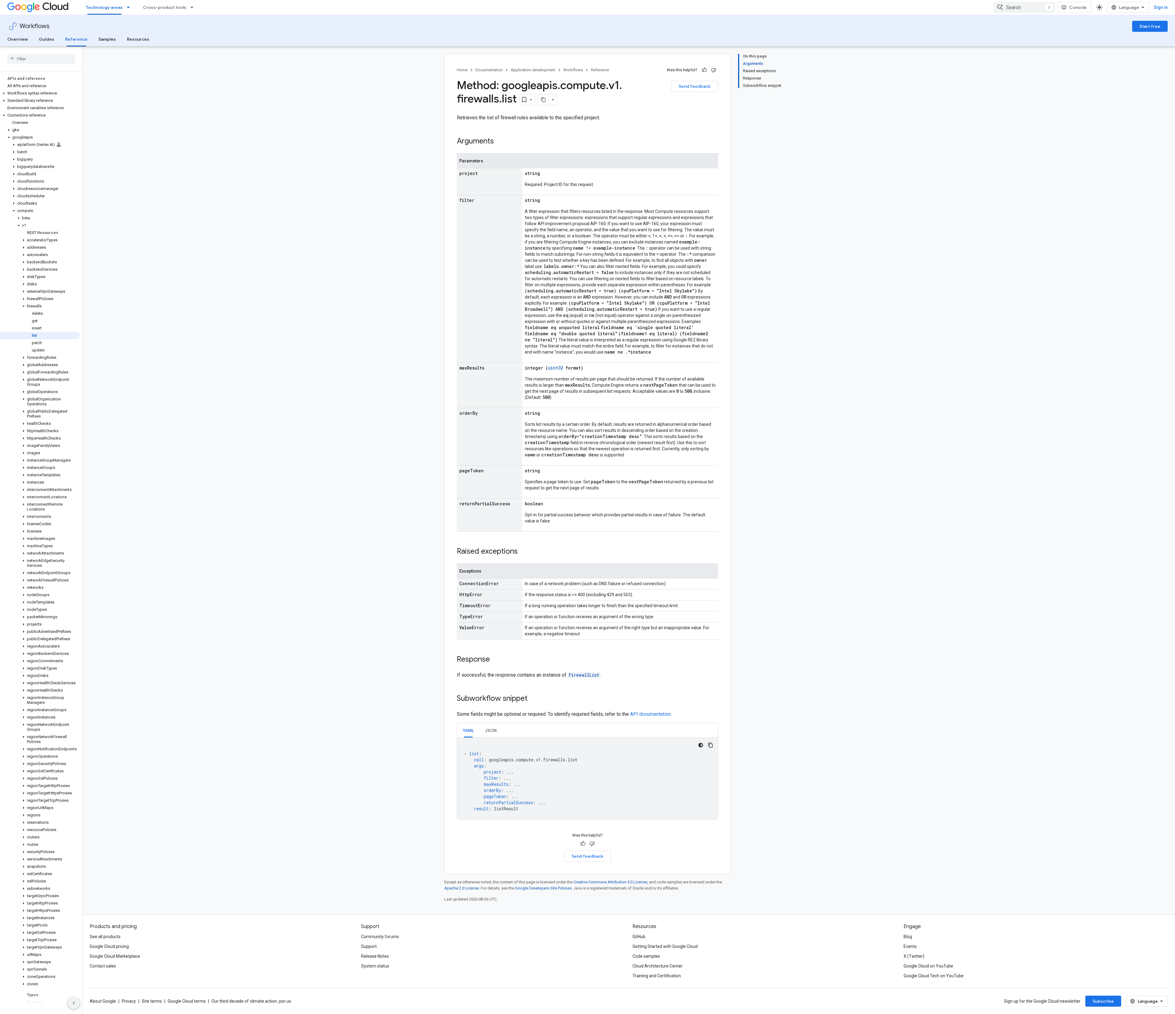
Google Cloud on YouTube (928, 966)
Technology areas (104, 7)
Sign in (1161, 7)
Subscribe (1103, 1001)
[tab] (468, 730)
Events (910, 946)
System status (375, 966)
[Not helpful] (713, 70)
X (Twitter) (914, 956)
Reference (76, 39)
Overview (17, 39)
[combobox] (1024, 7)
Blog (908, 936)
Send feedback (695, 86)
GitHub (638, 936)
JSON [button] (491, 730)
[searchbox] (41, 59)
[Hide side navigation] (74, 1003)
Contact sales (103, 966)
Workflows (35, 26)
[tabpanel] (587, 778)
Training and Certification (656, 975)
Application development (533, 70)
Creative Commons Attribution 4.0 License (610, 882)
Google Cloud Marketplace (115, 956)
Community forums (380, 936)
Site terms (152, 1001)
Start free (1150, 26)
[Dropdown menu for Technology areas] (130, 7)
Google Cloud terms (187, 1001)
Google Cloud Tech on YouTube (934, 975)
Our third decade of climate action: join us (251, 1001)
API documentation (650, 714)
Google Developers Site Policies (543, 888)
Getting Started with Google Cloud (665, 946)
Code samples (646, 956)
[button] (40, 93)
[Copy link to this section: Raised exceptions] (524, 551)
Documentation (489, 70)
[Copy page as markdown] (543, 100)
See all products (105, 936)
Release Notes (375, 956)
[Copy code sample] (710, 745)
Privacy (129, 1001)
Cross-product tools (164, 7)
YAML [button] (468, 730)
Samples (107, 39)
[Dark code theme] (701, 745)
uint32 (555, 368)
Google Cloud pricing (109, 946)
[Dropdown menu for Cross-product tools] (193, 7)
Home (462, 70)
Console (1078, 7)
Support (369, 946)
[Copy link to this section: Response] (496, 659)
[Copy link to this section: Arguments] (500, 141)
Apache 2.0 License (461, 888)
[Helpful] (704, 70)
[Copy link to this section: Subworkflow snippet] (534, 699)
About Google (103, 1001)
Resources (138, 39)
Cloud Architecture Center (657, 966)
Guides (46, 39)
